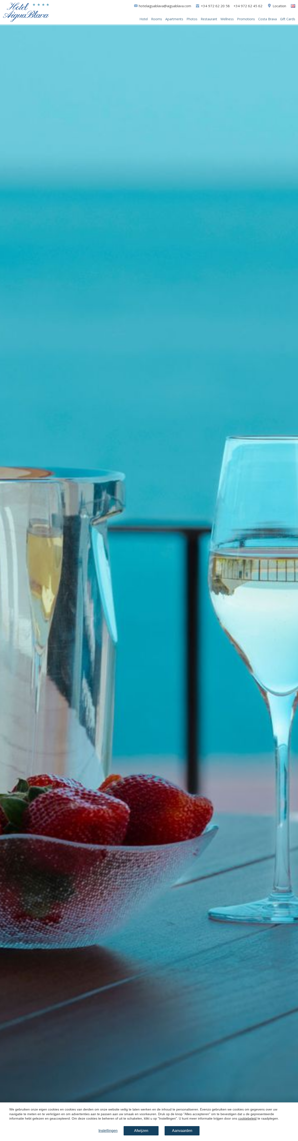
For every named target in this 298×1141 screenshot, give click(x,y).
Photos (191, 19)
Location (279, 5)
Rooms (156, 19)
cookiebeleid (247, 1118)
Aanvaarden (182, 1131)
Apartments (174, 19)
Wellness (227, 19)
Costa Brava (267, 19)
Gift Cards (287, 19)
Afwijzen (141, 1131)
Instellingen (108, 1131)
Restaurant (209, 19)
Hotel (143, 19)
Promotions (246, 19)
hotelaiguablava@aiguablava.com (165, 5)
